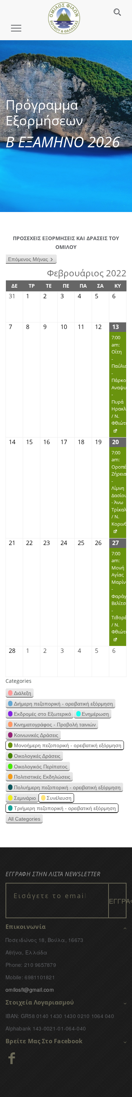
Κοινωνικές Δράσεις (36, 735)
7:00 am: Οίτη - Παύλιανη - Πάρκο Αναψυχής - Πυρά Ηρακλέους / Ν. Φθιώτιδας (117, 385)
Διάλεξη (22, 693)
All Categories (24, 819)
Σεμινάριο (25, 798)
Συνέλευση (59, 798)
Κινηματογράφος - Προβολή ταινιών (55, 724)
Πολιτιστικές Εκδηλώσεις (42, 777)
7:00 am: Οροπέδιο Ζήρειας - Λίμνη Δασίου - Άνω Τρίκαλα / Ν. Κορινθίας (117, 493)
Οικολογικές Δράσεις (37, 756)
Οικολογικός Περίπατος (40, 766)
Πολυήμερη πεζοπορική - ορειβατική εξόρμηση (67, 787)
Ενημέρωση (95, 714)
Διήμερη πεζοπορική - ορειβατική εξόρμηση (63, 704)
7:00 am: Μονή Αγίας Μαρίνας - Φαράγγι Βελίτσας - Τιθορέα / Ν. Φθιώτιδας (117, 598)
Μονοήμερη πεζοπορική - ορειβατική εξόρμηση (67, 745)
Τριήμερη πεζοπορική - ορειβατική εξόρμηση (65, 808)
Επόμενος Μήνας (28, 259)
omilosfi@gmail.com (30, 989)
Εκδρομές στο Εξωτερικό (42, 714)
